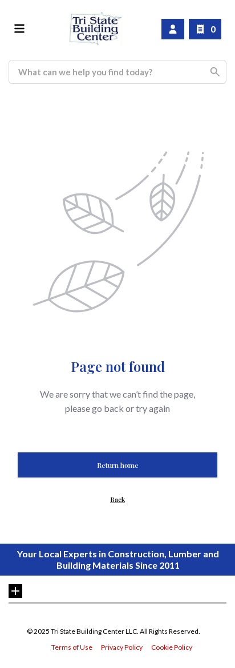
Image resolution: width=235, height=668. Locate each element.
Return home (118, 464)
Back (117, 499)
